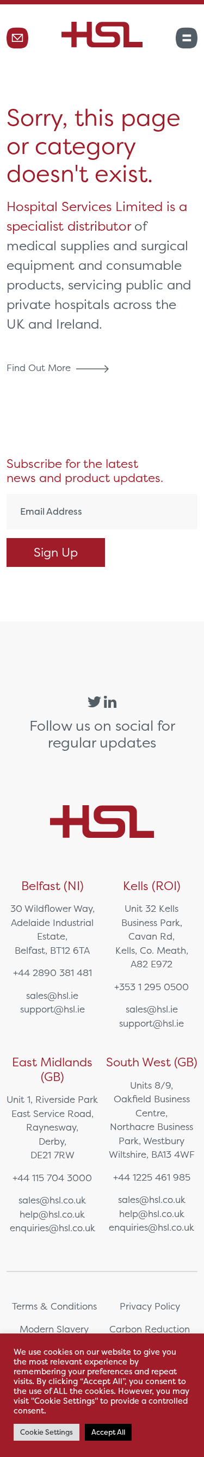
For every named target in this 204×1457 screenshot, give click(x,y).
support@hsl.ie (52, 1009)
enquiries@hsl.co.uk (52, 1227)
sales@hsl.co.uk (52, 1200)
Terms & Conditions (54, 1306)
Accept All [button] (108, 1432)
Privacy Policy (150, 1306)
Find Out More (40, 367)
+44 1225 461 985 (151, 1177)
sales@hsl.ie (52, 995)
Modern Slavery (54, 1329)
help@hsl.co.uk (52, 1214)
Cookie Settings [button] (46, 1432)
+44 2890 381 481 (52, 972)
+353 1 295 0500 (151, 986)
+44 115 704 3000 (52, 1177)
